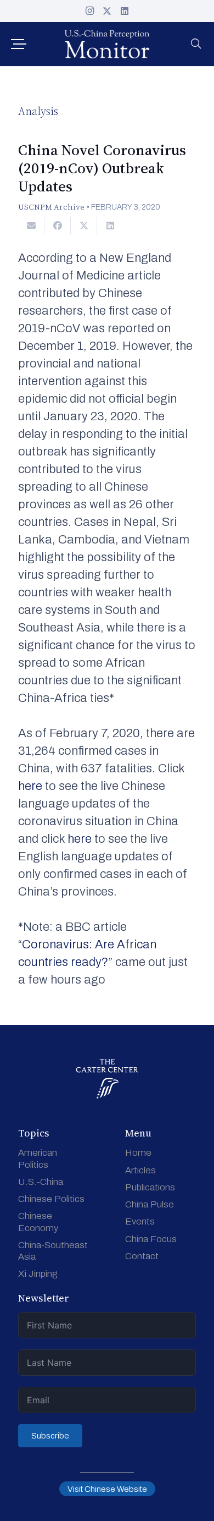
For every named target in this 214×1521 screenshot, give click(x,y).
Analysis (38, 111)
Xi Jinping (38, 1274)
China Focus (151, 1239)
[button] (18, 44)
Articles (140, 1170)
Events (140, 1221)
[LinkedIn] (124, 11)
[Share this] (57, 225)
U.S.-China (40, 1182)
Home (138, 1152)
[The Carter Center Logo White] (107, 1079)
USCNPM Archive (51, 206)
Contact (142, 1256)
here (30, 786)
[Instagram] (89, 11)
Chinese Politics (51, 1199)
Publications (150, 1187)
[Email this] (31, 225)
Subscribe (50, 1435)
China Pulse (149, 1204)
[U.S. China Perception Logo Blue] (107, 44)
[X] (107, 11)
